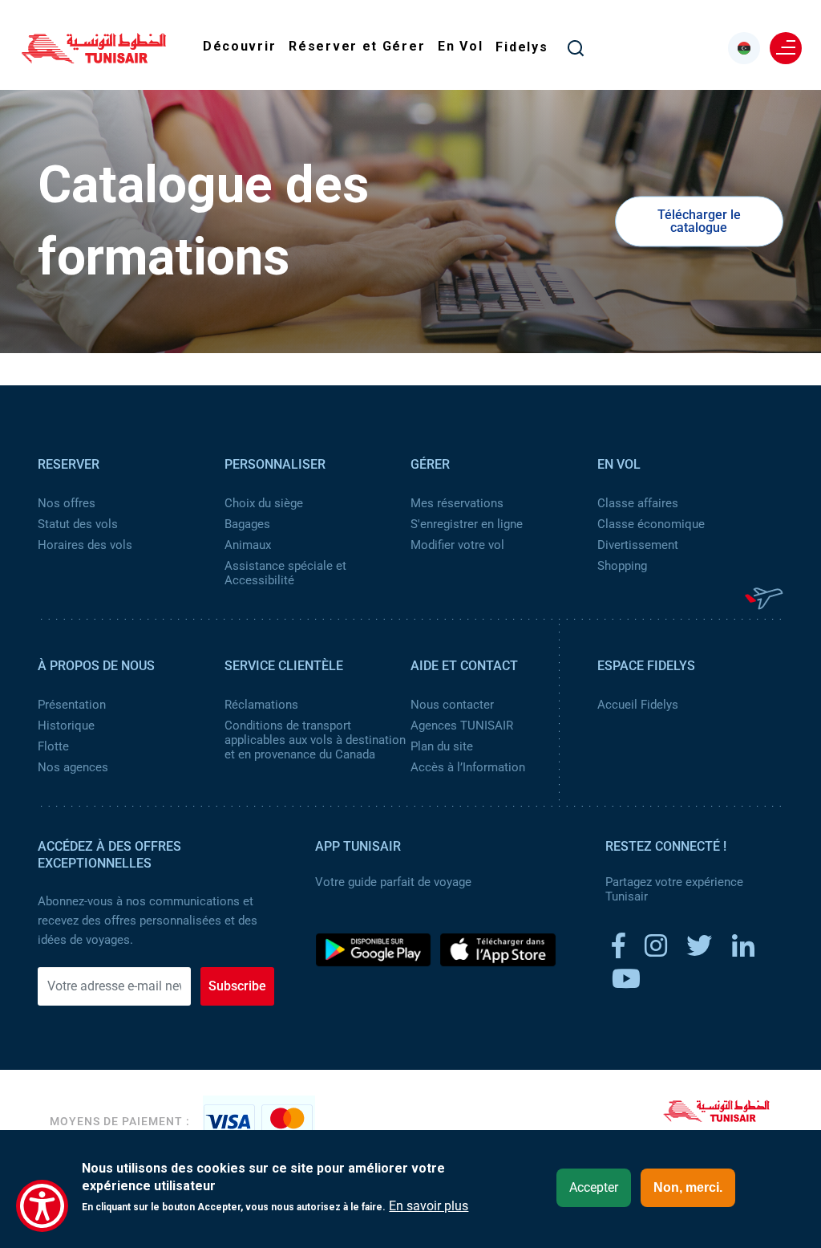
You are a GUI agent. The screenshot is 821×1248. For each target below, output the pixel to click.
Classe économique (651, 524)
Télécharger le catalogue (699, 221)
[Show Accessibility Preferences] (42, 1206)
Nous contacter (452, 704)
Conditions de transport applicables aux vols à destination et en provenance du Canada (315, 740)
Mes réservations (457, 503)
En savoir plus (428, 1206)
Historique (66, 725)
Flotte (53, 746)
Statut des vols (78, 524)
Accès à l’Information (467, 767)
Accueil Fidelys (637, 704)
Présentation (72, 704)
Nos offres (66, 503)
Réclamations (261, 704)
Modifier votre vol (457, 545)
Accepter (593, 1187)
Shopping (622, 566)
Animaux (247, 545)
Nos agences (73, 767)
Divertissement (637, 545)
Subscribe (237, 986)
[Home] (93, 58)
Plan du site (441, 746)
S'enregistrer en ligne (466, 524)
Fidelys (521, 47)
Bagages (247, 524)
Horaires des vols (85, 545)
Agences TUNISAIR (461, 725)
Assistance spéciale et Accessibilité (285, 573)
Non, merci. (687, 1187)
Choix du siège (263, 503)
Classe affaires (637, 503)
